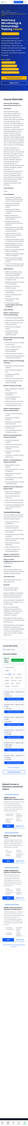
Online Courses (18, 2)
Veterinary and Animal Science (9, 12)
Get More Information (14, 772)
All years (19, 674)
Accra (12, 677)
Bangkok (7, 680)
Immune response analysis (9, 66)
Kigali (12, 683)
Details (8, 826)
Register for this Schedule (14, 699)
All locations (15, 686)
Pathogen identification (8, 62)
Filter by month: (10, 667)
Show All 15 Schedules (13, 767)
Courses (8, 11)
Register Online (14, 83)
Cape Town (14, 680)
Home (2, 11)
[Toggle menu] (25, 2)
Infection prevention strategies (10, 72)
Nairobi (18, 683)
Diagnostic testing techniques (10, 69)
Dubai (20, 680)
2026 (10, 674)
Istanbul (7, 683)
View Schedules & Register (14, 78)
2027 (14, 674)
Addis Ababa (18, 677)
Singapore (7, 686)
